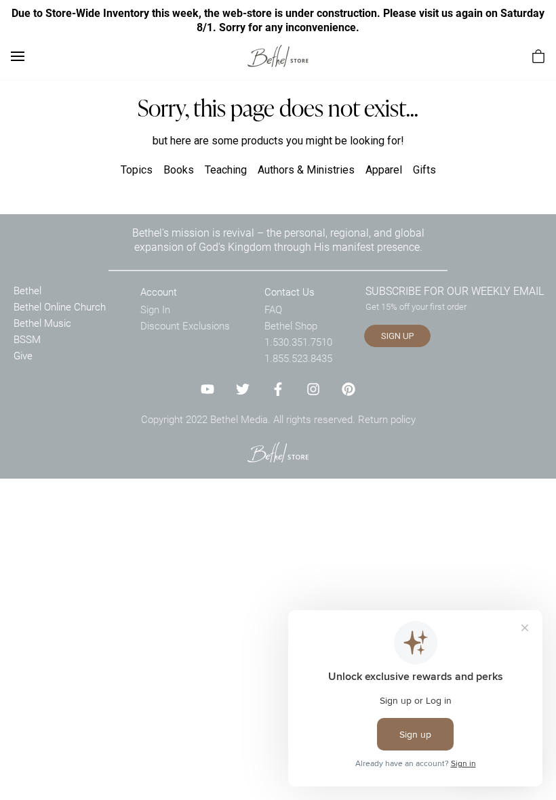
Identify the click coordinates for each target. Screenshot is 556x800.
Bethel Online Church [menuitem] (60, 306)
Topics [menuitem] (137, 169)
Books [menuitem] (178, 169)
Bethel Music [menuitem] (42, 322)
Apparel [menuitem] (383, 169)
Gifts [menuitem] (424, 169)
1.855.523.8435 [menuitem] (298, 358)
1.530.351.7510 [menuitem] (298, 341)
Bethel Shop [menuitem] (290, 325)
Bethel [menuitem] (27, 290)
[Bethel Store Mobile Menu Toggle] (17, 56)
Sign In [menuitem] (155, 309)
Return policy (387, 419)
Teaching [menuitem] (226, 169)
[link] (278, 56)
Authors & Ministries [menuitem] (306, 169)
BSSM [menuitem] (27, 339)
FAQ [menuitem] (273, 309)
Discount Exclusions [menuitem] (185, 325)
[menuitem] (538, 56)
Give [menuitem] (23, 355)
